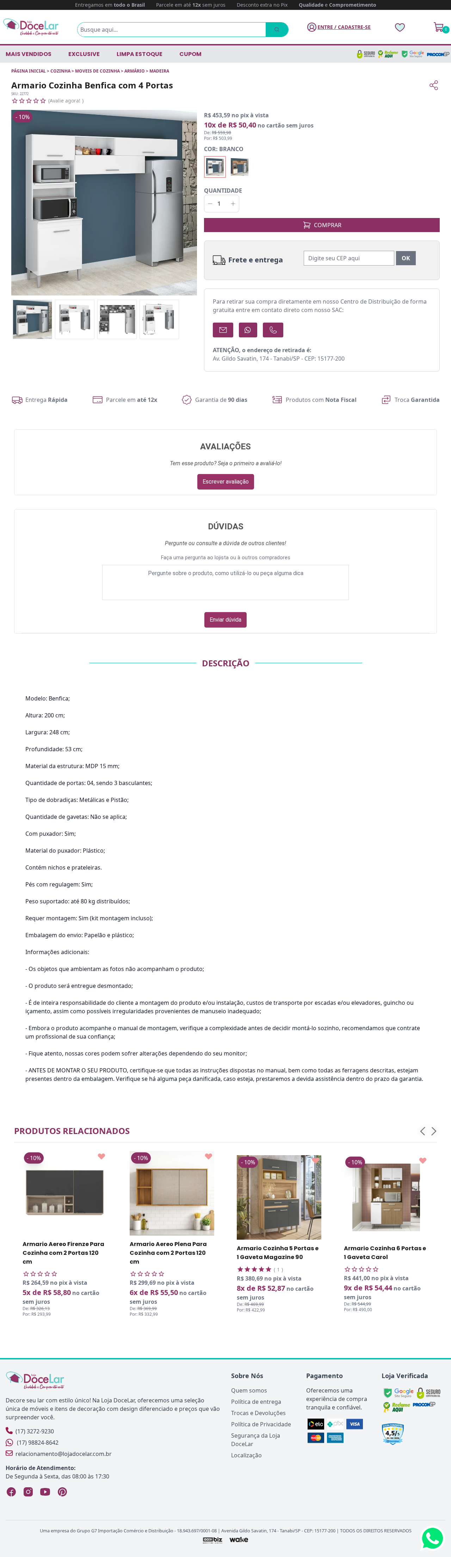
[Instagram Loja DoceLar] (28, 1491)
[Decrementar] (210, 203)
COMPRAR (327, 225)
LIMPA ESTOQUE (139, 54)
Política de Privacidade (261, 1424)
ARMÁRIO (134, 71)
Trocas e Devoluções (258, 1413)
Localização (246, 1455)
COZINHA (60, 71)
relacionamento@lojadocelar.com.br (64, 1454)
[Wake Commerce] (239, 1540)
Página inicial (28, 71)
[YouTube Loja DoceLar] (45, 1491)
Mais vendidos (28, 54)
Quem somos (249, 1390)
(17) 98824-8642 (37, 1442)
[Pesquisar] (277, 30)
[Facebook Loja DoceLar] (11, 1491)
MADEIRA (159, 71)
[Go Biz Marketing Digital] (212, 1540)
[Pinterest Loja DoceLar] (62, 1491)
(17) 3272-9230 (35, 1431)
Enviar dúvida (225, 619)
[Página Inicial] (31, 27)
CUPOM (190, 54)
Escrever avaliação (226, 481)
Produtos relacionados (72, 1130)
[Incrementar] (233, 203)
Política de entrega (256, 1402)
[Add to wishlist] (101, 1156)
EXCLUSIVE (84, 54)
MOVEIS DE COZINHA (97, 71)
